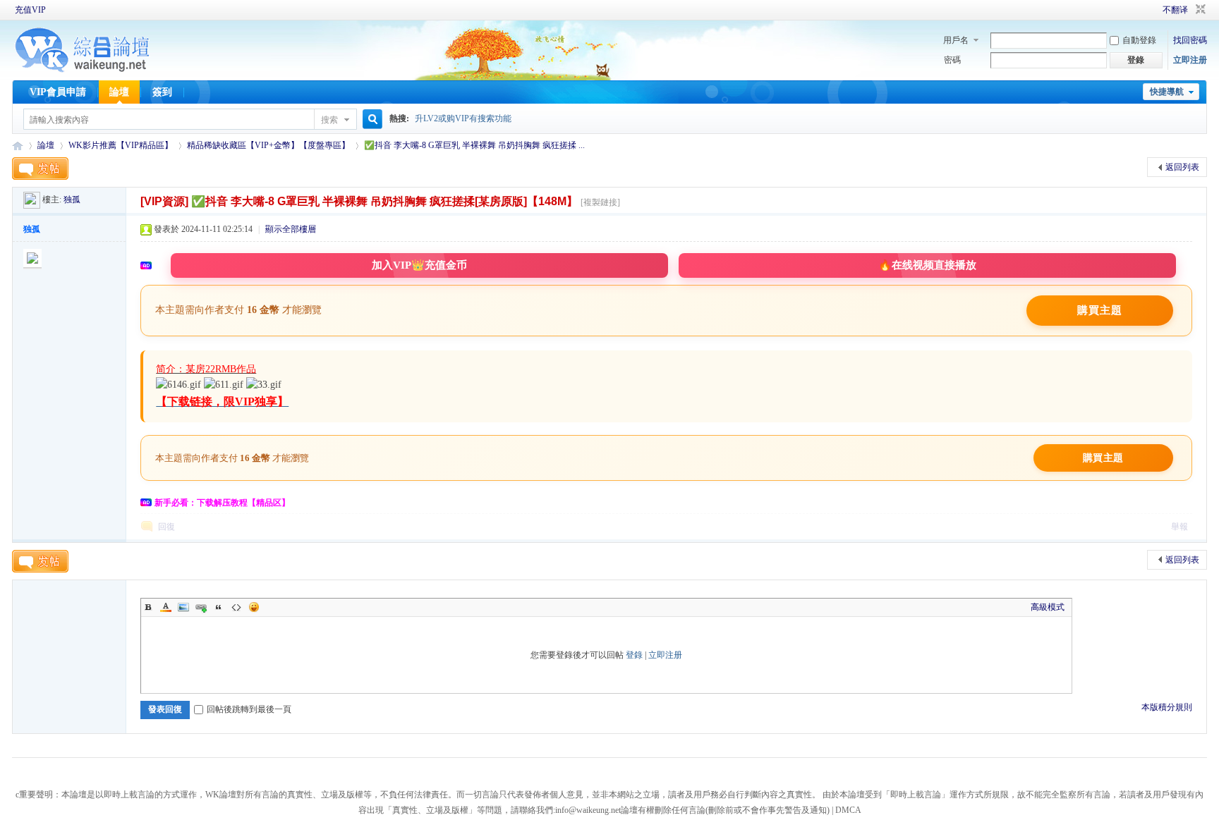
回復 (166, 527)
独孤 (71, 199)
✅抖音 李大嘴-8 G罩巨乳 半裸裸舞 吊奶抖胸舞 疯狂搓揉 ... (474, 145)
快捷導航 (1167, 92)
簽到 (162, 92)
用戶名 (956, 40)
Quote (219, 607)
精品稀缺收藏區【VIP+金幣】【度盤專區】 (268, 145)
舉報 (1179, 527)
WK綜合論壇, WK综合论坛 (17, 145)
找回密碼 (1190, 40)
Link (201, 607)
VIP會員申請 (58, 92)
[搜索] (370, 119)
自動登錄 (1139, 40)
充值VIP (30, 10)
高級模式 (1048, 607)
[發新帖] (40, 168)
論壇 (119, 92)
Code (236, 607)
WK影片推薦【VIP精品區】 (120, 145)
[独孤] (31, 199)
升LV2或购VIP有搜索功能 (463, 118)
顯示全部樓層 (290, 229)
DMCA (848, 810)
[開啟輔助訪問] (1142, 10)
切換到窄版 (1199, 10)
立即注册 (1190, 60)
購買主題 (1099, 310)
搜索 (329, 120)
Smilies (254, 607)
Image (183, 607)
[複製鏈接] (600, 202)
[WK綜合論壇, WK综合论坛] (82, 70)
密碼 (952, 60)
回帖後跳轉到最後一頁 (249, 709)
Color (166, 607)
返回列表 (1182, 167)
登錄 (634, 655)
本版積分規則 (1166, 707)
